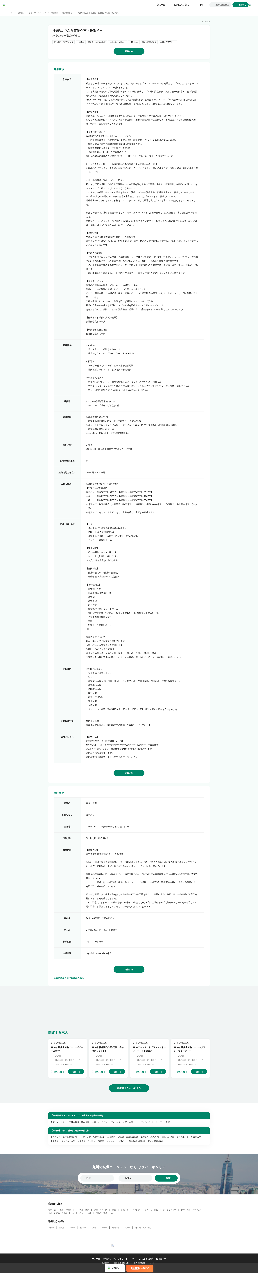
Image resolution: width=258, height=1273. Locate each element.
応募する (129, 51)
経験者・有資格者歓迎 (128, 1137)
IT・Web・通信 (82, 1210)
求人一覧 (161, 4)
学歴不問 (111, 1137)
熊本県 (83, 1227)
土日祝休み (56, 1137)
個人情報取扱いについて (144, 1263)
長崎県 (72, 1227)
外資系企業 (196, 1137)
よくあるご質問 (146, 1258)
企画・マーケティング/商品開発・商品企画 (70, 1122)
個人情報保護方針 (121, 1263)
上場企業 (55, 1141)
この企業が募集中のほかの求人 (69, 978)
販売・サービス (151, 1210)
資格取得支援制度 (137, 1141)
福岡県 (51, 1227)
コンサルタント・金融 (81, 1213)
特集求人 (107, 1258)
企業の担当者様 (222, 5)
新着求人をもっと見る (129, 1088)
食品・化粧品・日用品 (57, 1213)
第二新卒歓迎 (182, 1137)
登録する (242, 5)
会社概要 (105, 1263)
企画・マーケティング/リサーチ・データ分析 (149, 1122)
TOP (11, 13)
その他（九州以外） (143, 1227)
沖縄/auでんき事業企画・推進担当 (77, 30)
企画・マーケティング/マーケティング (109, 1122)
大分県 (93, 1227)
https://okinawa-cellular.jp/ (98, 953)
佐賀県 (62, 1227)
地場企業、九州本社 (87, 1141)
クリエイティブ (169, 1210)
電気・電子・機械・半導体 (59, 1210)
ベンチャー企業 (68, 1141)
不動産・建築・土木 (104, 1213)
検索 (168, 1178)
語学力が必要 (168, 1137)
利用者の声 (161, 1258)
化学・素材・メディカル (191, 1210)
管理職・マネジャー (107, 1141)
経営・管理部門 (100, 1210)
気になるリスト (121, 1258)
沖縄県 (21, 13)
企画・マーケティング (37, 13)
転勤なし (123, 1141)
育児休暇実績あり (156, 1141)
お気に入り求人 (181, 4)
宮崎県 (104, 1227)
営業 (114, 1210)
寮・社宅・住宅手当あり (94, 1137)
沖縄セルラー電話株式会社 (61, 13)
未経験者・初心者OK (150, 1137)
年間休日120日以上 (71, 1137)
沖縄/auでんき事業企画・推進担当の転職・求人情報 (98, 13)
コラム (201, 4)
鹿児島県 (116, 1227)
